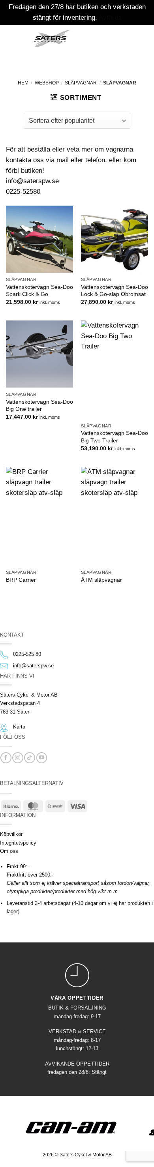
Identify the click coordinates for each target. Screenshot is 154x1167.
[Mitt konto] (110, 37)
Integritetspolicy (18, 843)
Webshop (47, 82)
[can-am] (77, 1127)
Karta (19, 727)
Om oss (9, 851)
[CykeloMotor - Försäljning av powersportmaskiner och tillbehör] (52, 38)
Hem (23, 82)
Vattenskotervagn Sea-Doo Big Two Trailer (114, 436)
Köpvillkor (11, 834)
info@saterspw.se (33, 666)
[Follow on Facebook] (5, 757)
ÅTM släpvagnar (101, 580)
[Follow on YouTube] (41, 757)
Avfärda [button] (110, 17)
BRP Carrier (21, 580)
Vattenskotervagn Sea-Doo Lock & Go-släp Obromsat (114, 290)
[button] (17, 37)
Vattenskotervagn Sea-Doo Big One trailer (39, 405)
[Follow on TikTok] (29, 757)
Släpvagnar (81, 82)
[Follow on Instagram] (17, 757)
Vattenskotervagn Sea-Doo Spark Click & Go (39, 290)
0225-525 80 (27, 654)
